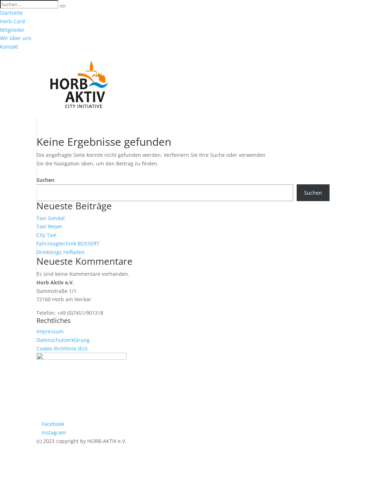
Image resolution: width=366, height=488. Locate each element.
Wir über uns (15, 38)
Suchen (45, 179)
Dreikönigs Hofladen (60, 252)
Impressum (50, 331)
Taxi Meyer (49, 226)
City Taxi (46, 234)
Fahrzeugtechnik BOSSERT (67, 243)
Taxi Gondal (50, 218)
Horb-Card (12, 21)
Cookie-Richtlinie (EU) (61, 348)
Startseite (11, 12)
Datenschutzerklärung (63, 340)
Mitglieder (12, 29)
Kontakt (9, 46)
